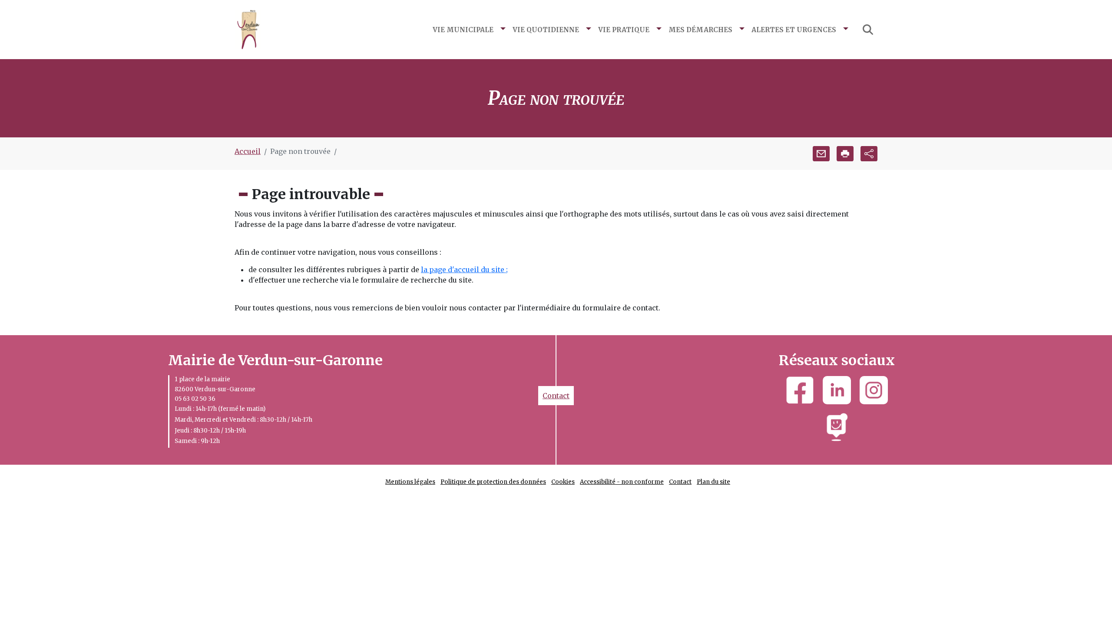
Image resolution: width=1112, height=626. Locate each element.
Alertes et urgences (793, 29)
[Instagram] (874, 390)
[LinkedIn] (837, 390)
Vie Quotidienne (546, 29)
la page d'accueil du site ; (464, 269)
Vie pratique (623, 29)
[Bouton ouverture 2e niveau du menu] (503, 29)
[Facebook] (800, 390)
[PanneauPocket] (837, 427)
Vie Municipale (463, 29)
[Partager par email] (821, 153)
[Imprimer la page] (845, 153)
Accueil (248, 151)
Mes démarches (700, 29)
